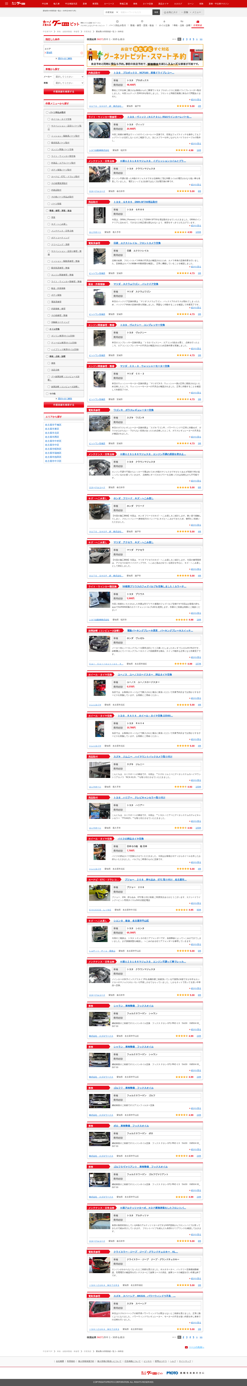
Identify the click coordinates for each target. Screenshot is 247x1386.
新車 (85, 4)
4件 (199, 106)
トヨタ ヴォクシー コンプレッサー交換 (142, 325)
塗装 (53, 217)
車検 (135, 4)
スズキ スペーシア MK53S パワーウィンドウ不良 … (145, 1296)
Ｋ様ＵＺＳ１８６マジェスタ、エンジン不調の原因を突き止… (153, 454)
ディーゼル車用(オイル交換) (64, 343)
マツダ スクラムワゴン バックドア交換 (136, 284)
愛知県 (49, 52)
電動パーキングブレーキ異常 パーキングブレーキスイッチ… (160, 630)
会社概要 (60, 1361)
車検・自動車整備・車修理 (68, 31)
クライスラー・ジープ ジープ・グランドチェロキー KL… (146, 1251)
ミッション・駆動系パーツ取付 (65, 136)
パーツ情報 (56, 204)
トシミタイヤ (95, 705)
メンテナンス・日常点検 (62, 231)
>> (201, 39)
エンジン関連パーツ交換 (62, 149)
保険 (201, 4)
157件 (198, 664)
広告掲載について (133, 1361)
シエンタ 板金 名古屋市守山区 (131, 920)
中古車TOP (47, 31)
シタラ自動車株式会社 (99, 150)
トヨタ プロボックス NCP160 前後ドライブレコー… (144, 72)
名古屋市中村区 (53, 441)
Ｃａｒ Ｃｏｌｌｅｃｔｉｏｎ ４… (106, 664)
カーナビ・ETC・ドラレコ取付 (65, 176)
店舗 (186, 12)
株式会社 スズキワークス (101, 1036)
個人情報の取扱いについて (109, 1361)
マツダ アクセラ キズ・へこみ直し (134, 542)
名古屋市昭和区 (53, 449)
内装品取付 (56, 190)
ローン (191, 4)
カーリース (109, 4)
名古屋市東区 (52, 428)
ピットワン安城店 (97, 273)
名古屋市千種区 (53, 424)
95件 (199, 910)
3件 (199, 273)
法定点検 (55, 370)
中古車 (45, 4)
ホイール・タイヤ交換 (61, 119)
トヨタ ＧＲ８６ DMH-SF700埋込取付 (135, 202)
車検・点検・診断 (182, 25)
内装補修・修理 (58, 308)
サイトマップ (185, 1361)
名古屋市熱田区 (53, 457)
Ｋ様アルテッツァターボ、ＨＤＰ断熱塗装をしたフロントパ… (153, 1207)
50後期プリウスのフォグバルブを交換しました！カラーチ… (154, 586)
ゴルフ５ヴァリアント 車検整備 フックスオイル (141, 1166)
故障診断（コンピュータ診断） (65, 387)
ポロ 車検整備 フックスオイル (131, 1125)
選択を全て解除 (65, 58)
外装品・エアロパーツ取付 (63, 163)
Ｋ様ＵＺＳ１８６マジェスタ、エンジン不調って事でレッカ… (153, 961)
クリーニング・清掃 (60, 244)
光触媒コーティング (60, 322)
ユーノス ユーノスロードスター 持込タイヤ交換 (145, 674)
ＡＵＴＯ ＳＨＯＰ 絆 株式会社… (106, 106)
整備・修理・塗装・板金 (142, 25)
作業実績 (197, 25)
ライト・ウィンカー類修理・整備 (66, 281)
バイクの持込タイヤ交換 (131, 838)
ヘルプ (173, 1361)
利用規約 (71, 1361)
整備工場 (124, 4)
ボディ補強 (56, 295)
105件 (198, 232)
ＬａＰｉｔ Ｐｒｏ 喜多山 (102, 951)
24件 (199, 1036)
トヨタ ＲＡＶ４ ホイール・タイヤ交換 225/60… (145, 715)
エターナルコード (97, 191)
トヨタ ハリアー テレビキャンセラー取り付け (139, 797)
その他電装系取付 (59, 183)
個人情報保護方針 (86, 1361)
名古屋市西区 (52, 437)
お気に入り (172, 12)
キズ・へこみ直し (59, 224)
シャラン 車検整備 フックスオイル (134, 1005)
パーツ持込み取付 (117, 25)
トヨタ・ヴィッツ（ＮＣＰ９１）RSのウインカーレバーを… (159, 116)
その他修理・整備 (59, 315)
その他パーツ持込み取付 (62, 197)
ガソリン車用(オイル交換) (63, 336)
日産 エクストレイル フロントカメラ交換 (137, 243)
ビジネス (148, 1361)
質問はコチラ (161, 1361)
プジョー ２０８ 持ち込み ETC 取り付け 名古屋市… (156, 879)
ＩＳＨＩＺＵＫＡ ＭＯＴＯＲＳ (104, 1285)
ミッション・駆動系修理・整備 (65, 261)
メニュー (196, 12)
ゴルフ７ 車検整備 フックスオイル (134, 1087)
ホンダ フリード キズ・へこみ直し (134, 498)
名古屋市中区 (52, 444)
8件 (199, 191)
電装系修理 (56, 302)
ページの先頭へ (196, 1347)
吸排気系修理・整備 (60, 268)
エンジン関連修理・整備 (62, 275)
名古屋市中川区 (53, 461)
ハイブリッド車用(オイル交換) (65, 349)
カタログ (178, 4)
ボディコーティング (60, 238)
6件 (199, 951)
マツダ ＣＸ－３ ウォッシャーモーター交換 (145, 366)
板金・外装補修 (58, 288)
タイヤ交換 (148, 4)
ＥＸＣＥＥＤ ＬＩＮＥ (100, 910)
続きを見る (196, 99)
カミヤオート (95, 232)
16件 (199, 150)
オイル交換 (164, 25)
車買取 (95, 4)
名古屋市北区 (52, 433)
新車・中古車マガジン (219, 4)
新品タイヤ (163, 4)
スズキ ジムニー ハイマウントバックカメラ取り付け (143, 756)
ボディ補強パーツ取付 (61, 170)
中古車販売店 (71, 4)
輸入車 (57, 4)
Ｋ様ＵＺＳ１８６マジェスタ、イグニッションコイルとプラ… (153, 161)
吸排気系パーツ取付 (60, 143)
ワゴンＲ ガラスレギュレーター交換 (134, 410)
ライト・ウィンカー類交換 (63, 156)
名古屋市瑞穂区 (53, 453)
